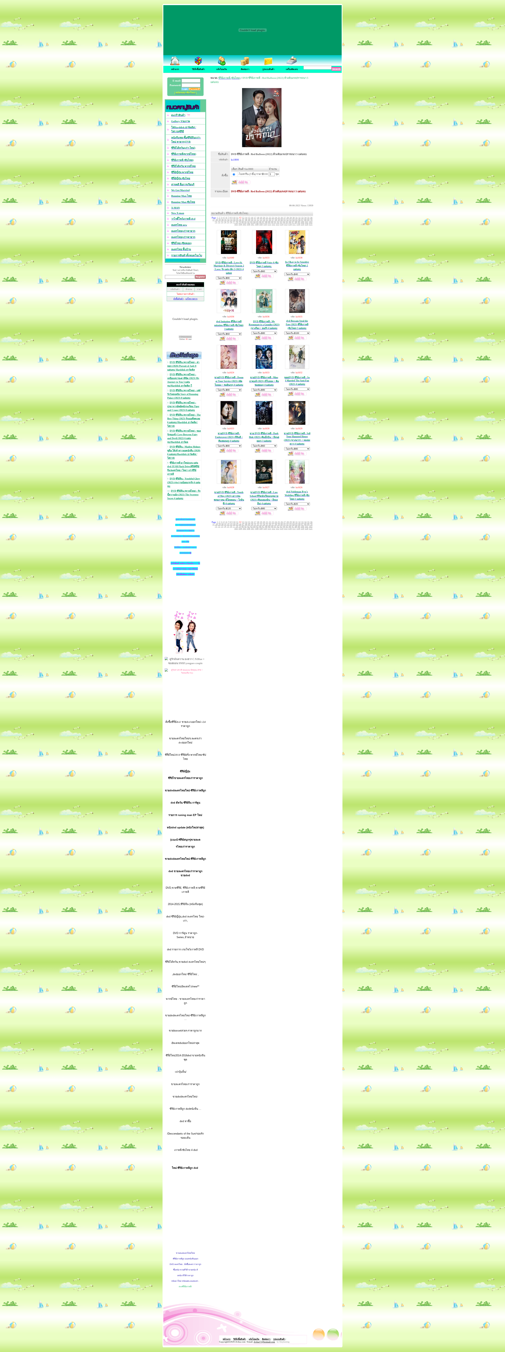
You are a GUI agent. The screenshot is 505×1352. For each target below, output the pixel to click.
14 (246, 218)
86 (260, 222)
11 (237, 218)
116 (290, 224)
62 (287, 220)
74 (225, 222)
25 (279, 218)
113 (277, 224)
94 (284, 222)
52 (258, 220)
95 (287, 222)
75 (228, 222)
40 (222, 220)
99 (299, 222)
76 (231, 222)
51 (255, 220)
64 (293, 220)
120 (306, 224)
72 (219, 222)
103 (236, 224)
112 (273, 224)
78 (237, 222)
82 (248, 222)
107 (252, 224)
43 (231, 220)
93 (281, 222)
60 (282, 220)
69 (308, 220)
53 (261, 220)
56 (270, 220)
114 (281, 224)
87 (263, 222)
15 (249, 218)
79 (239, 222)
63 (290, 220)
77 (234, 222)
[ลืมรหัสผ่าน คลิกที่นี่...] (194, 89)
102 (310, 222)
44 (234, 220)
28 (287, 218)
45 (237, 220)
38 (216, 220)
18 (258, 218)
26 (282, 218)
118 (298, 224)
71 (216, 222)
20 (264, 218)
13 (243, 218)
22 (270, 218)
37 (213, 220)
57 (273, 220)
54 (264, 220)
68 (305, 220)
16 (252, 218)
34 (305, 218)
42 (228, 220)
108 (257, 224)
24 (276, 218)
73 (222, 222)
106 (248, 224)
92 (278, 222)
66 (299, 220)
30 (293, 218)
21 (267, 218)
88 (266, 222)
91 (275, 222)
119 (302, 224)
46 (240, 220)
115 (286, 224)
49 (249, 220)
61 (284, 220)
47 (243, 220)
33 (302, 218)
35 (308, 218)
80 (242, 222)
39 (219, 220)
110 (265, 224)
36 (311, 218)
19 (261, 218)
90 (272, 222)
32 (299, 218)
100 (302, 222)
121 (310, 224)
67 (302, 220)
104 (240, 224)
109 (261, 224)
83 (251, 222)
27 (284, 218)
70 (311, 220)
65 (296, 220)
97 (293, 222)
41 (225, 220)
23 (273, 218)
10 (234, 218)
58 (276, 220)
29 (290, 218)
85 (257, 222)
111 (269, 224)
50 (252, 220)
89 (269, 222)
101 (306, 222)
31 (296, 218)
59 (279, 220)
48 (246, 220)
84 (254, 222)
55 (267, 220)
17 (255, 218)
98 (296, 222)
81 (245, 222)
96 (290, 222)
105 (244, 224)
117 (294, 224)
